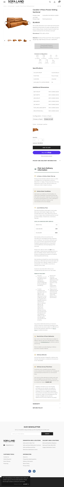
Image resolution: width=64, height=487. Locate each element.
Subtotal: (35, 143)
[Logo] (16, 2)
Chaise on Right (38, 119)
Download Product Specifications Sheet (46, 46)
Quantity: (35, 137)
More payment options (46, 156)
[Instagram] (34, 471)
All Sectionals (11, 6)
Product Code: (36, 15)
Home (5, 6)
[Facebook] (29, 471)
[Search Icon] (50, 2)
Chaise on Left (48, 119)
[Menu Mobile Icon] (4, 2)
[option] (17, 23)
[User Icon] (54, 2)
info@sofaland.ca (45, 342)
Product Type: (36, 19)
